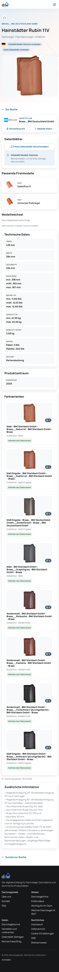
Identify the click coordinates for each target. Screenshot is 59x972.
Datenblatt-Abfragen (13, 936)
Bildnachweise (39, 942)
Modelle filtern (44, 128)
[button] (29, 423)
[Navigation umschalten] (54, 4)
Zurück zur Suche (15, 857)
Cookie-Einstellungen (42, 933)
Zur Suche (11, 109)
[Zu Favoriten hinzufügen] (4, 17)
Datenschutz (38, 928)
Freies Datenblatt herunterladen (31, 146)
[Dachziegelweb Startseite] (5, 4)
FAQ (4, 905)
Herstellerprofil (17, 128)
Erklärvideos (37, 901)
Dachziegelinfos (39, 896)
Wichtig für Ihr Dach (41, 905)
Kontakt (6, 901)
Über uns (6, 896)
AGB (33, 938)
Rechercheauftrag (11, 941)
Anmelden (6, 959)
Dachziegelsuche (11, 924)
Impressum (37, 924)
